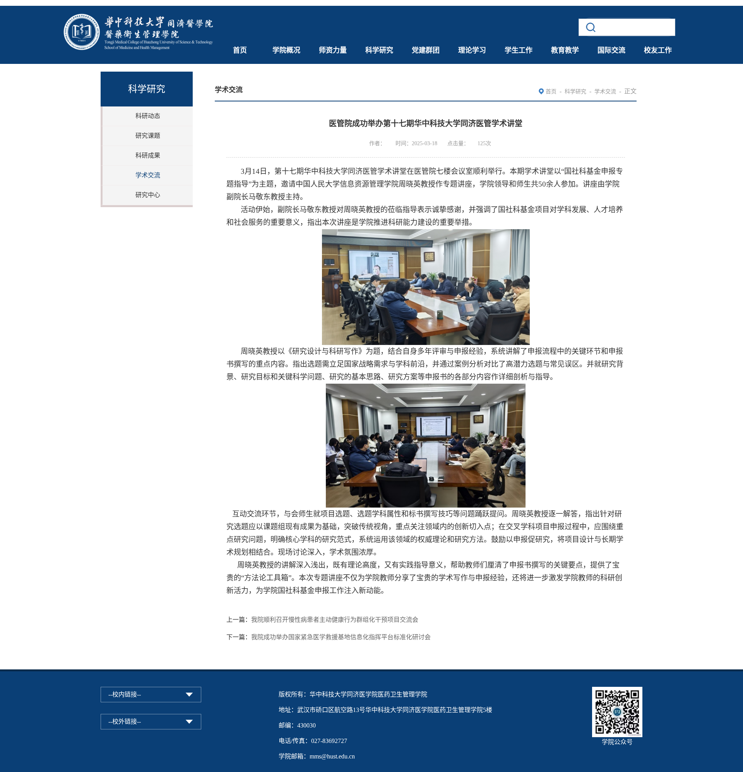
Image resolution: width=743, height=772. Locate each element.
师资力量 (333, 50)
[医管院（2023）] (139, 10)
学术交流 (147, 175)
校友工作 (658, 50)
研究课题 (147, 135)
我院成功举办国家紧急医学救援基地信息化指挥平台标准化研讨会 (341, 637)
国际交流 (611, 50)
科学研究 (379, 50)
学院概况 (286, 50)
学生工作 (518, 50)
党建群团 (426, 50)
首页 (240, 50)
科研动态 (147, 116)
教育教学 (565, 50)
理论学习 (472, 50)
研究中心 (147, 195)
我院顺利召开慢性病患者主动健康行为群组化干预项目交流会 (334, 619)
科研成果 (147, 155)
